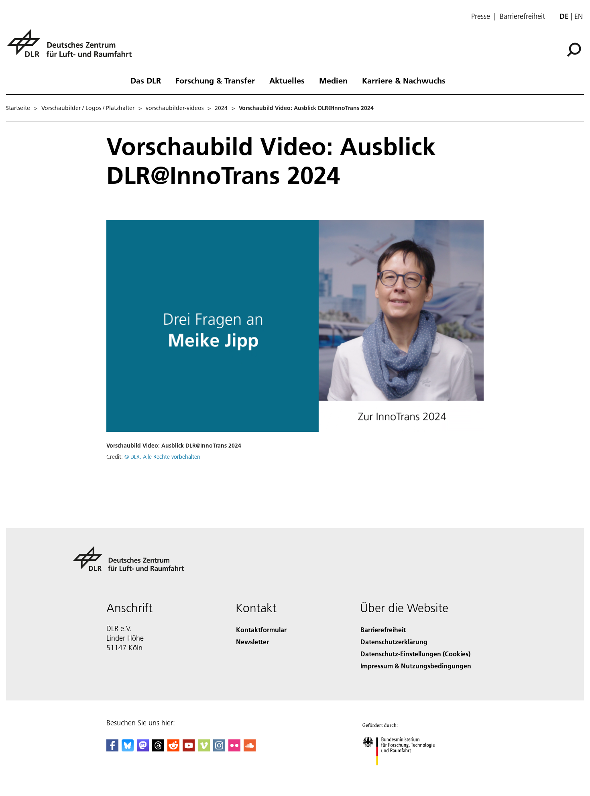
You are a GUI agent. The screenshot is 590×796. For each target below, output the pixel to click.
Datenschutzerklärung (393, 641)
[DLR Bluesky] (128, 748)
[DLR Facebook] (112, 748)
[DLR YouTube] (189, 748)
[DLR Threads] (158, 748)
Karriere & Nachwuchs (404, 80)
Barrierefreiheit (522, 16)
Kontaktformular (261, 629)
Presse (480, 16)
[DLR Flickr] (234, 748)
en (578, 16)
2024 (221, 108)
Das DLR (145, 80)
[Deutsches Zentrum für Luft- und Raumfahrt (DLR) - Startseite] (72, 47)
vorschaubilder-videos (174, 108)
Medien (333, 80)
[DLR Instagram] (219, 748)
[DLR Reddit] (173, 748)
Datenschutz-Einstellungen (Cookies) (415, 653)
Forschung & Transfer (215, 80)
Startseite (18, 108)
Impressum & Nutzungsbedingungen (415, 666)
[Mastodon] (143, 748)
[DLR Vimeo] (204, 748)
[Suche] (575, 49)
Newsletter (252, 641)
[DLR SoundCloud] (250, 748)
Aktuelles (287, 80)
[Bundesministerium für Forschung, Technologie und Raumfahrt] (406, 773)
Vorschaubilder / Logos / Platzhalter (87, 108)
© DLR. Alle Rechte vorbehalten (162, 456)
